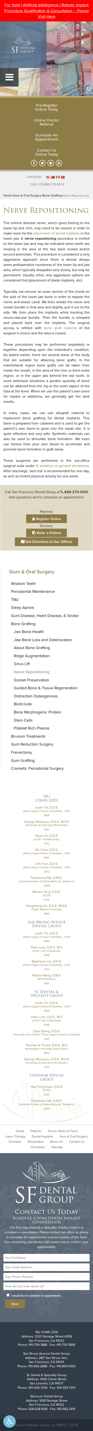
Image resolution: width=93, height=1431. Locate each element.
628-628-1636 (38, 1409)
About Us (56, 1141)
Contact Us (77, 1141)
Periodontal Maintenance (33, 591)
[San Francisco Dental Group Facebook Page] (34, 163)
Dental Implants (42, 1136)
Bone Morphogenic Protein (37, 712)
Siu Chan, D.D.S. (46, 849)
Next (15, 1303)
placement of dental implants (56, 233)
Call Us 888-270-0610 (47, 184)
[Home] (23, 44)
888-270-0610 (76, 492)
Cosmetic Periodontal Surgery (37, 768)
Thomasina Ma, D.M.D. (46, 877)
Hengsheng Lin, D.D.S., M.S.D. (46, 905)
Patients (36, 1131)
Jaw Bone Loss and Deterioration (43, 640)
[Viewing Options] (9, 1421)
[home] (46, 1182)
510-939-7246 (37, 1387)
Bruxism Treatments (28, 736)
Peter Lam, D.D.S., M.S (46, 947)
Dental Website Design (33, 1424)
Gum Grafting (23, 760)
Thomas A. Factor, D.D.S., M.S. (47, 1045)
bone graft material (60, 327)
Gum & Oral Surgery (27, 195)
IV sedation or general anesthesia (62, 465)
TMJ (15, 599)
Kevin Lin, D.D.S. (46, 835)
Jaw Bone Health (29, 631)
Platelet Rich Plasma (31, 728)
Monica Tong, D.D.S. (46, 891)
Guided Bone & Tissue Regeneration (46, 688)
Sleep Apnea (22, 607)
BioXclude (23, 704)
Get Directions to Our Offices (48, 541)
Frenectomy (21, 752)
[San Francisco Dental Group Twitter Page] (42, 163)
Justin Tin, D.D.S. (46, 807)
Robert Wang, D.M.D (46, 975)
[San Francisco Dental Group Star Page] (50, 163)
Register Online (48, 518)
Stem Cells (23, 720)
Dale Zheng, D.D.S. (46, 1031)
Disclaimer (38, 1147)
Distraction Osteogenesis (36, 696)
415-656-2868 (37, 1366)
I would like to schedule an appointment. (36, 1295)
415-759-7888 (37, 1344)
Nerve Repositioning (31, 672)
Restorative (36, 1141)
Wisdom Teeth (23, 583)
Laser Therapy (15, 1136)
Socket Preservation (31, 680)
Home (7, 195)
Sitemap (57, 1147)
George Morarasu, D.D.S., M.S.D (46, 821)
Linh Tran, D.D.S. (46, 863)
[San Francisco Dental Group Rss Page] (59, 163)
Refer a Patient (48, 532)
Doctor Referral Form (62, 1131)
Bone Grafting (52, 195)
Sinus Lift (22, 663)
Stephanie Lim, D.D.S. (47, 961)
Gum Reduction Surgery (32, 744)
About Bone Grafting (32, 647)
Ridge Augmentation (32, 656)
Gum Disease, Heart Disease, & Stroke (45, 615)
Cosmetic (15, 1141)
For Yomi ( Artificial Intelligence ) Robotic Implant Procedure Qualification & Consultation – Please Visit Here (46, 10)
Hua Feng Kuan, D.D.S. (46, 1086)
